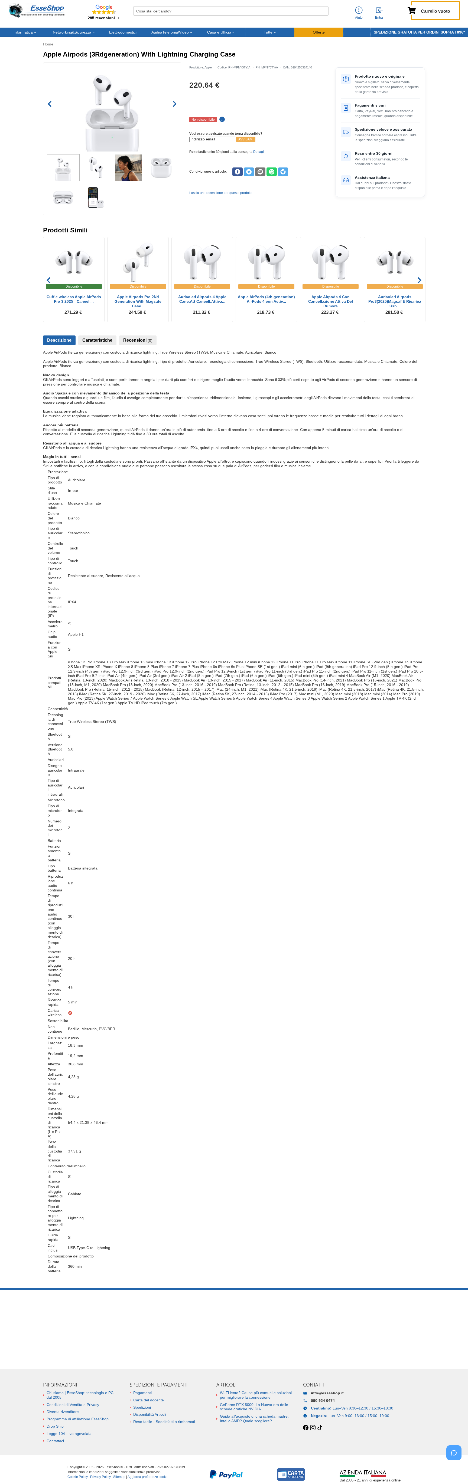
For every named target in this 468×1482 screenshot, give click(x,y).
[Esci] (380, 10)
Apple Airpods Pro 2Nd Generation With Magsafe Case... (138, 301)
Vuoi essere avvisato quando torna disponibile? (225, 133)
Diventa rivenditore (63, 1411)
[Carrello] (412, 10)
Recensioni (137, 340)
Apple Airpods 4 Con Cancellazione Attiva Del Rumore (330, 301)
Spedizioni (142, 1407)
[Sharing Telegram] (283, 171)
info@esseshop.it (327, 1393)
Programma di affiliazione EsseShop (78, 1419)
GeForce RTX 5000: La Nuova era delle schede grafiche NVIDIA (254, 1406)
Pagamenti (142, 1393)
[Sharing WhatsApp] (271, 171)
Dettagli (259, 152)
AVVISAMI (245, 139)
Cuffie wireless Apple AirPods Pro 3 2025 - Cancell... (74, 299)
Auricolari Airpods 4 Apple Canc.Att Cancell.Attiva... (202, 299)
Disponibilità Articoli (149, 1414)
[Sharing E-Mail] (260, 171)
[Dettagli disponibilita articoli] (221, 119)
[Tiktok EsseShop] (320, 1428)
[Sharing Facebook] (237, 171)
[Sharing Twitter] (249, 171)
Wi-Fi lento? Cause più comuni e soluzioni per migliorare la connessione (256, 1395)
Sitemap (119, 1477)
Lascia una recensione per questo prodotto (220, 193)
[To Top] (455, 1469)
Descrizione (59, 340)
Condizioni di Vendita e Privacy (73, 1404)
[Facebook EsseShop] (305, 1428)
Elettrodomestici (122, 32)
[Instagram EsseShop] (313, 1428)
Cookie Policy (77, 1477)
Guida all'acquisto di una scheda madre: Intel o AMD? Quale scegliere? (254, 1418)
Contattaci (55, 1441)
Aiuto (359, 17)
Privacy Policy (100, 1477)
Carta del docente (148, 1400)
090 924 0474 (323, 1400)
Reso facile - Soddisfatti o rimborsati (164, 1422)
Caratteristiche (97, 340)
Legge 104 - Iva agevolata (69, 1433)
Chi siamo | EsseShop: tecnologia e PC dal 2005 (80, 1395)
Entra (379, 17)
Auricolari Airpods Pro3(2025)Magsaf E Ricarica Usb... (394, 301)
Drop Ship (55, 1426)
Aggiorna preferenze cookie (148, 1477)
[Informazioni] (359, 10)
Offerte (319, 32)
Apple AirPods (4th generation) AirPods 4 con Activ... (266, 299)
